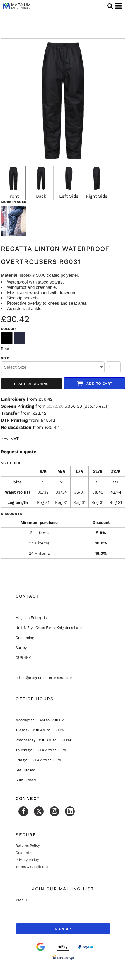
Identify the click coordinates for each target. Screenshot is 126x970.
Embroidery (13, 399)
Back (41, 196)
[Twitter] (39, 811)
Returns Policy (28, 846)
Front (13, 196)
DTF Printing (14, 420)
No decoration (16, 427)
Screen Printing (17, 406)
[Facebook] (23, 811)
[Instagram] (54, 811)
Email (22, 900)
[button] (110, 6)
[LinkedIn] (70, 811)
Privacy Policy (27, 860)
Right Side (97, 196)
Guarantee (24, 853)
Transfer (10, 413)
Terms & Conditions (32, 867)
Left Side (69, 196)
